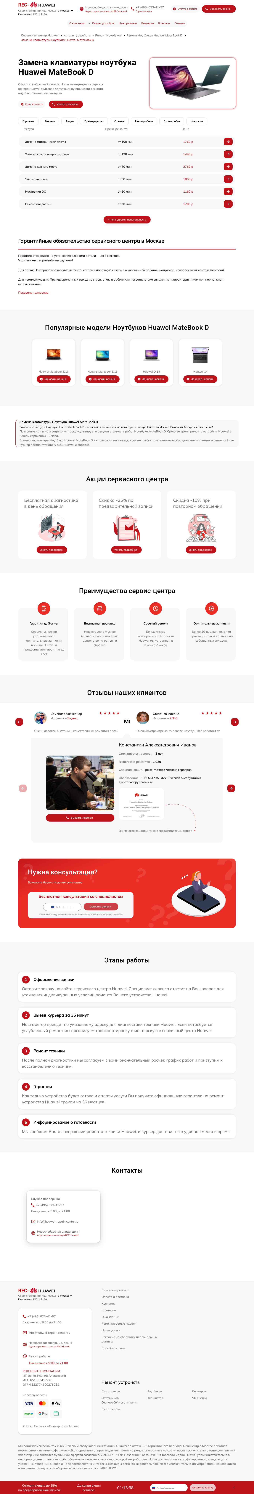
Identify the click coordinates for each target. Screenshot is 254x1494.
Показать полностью (33, 292)
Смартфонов (111, 1391)
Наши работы (144, 121)
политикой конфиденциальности (108, 914)
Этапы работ (172, 121)
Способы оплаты (114, 1348)
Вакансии (147, 23)
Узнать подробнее (51, 549)
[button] (19, 722)
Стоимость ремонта (116, 1290)
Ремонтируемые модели (119, 1323)
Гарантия (28, 121)
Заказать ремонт (55, 379)
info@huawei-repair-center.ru (57, 1221)
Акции (70, 121)
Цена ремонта (128, 23)
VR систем (199, 1398)
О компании (76, 23)
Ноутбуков (154, 1391)
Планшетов (155, 1398)
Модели (50, 121)
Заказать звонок (220, 8)
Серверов (199, 1391)
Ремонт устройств (103, 23)
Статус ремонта (187, 8)
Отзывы (180, 23)
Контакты (164, 23)
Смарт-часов (111, 1409)
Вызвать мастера (82, 817)
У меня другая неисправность (127, 219)
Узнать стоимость (67, 104)
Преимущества (94, 121)
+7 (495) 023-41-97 (150, 7)
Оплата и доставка (115, 1297)
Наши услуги (111, 1330)
